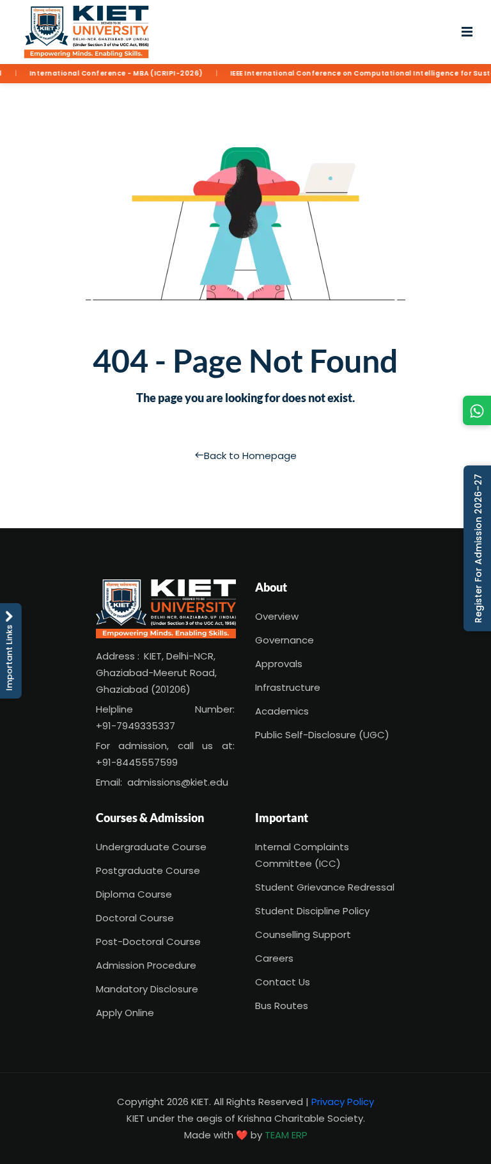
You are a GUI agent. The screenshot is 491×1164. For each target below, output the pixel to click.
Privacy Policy (342, 1101)
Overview (277, 616)
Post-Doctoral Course (148, 941)
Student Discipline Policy (312, 910)
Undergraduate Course (151, 846)
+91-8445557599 (137, 762)
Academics (282, 711)
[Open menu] (467, 32)
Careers (274, 958)
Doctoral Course (135, 918)
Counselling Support (303, 934)
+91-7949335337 (135, 725)
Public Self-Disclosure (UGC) (322, 734)
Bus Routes (281, 1005)
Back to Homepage (250, 455)
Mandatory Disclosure (147, 989)
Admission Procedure (146, 965)
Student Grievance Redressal (324, 887)
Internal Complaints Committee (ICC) (302, 855)
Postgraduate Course (148, 870)
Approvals (278, 663)
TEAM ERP (286, 1135)
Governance (284, 640)
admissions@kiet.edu (177, 782)
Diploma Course (134, 894)
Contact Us (282, 982)
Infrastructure (287, 687)
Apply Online (125, 1012)
